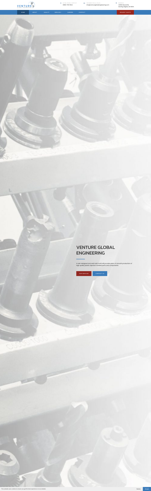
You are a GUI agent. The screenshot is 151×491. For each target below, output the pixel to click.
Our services (84, 273)
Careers (70, 12)
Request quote (125, 12)
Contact (82, 12)
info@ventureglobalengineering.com (98, 5)
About (34, 12)
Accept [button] (147, 489)
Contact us (100, 273)
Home (23, 12)
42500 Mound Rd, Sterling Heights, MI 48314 (126, 6)
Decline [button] (139, 489)
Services (58, 12)
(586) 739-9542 (68, 5)
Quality (46, 12)
